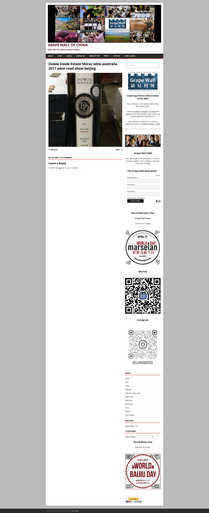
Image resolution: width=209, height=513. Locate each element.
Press (106, 56)
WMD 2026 (129, 397)
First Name (131, 184)
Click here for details (143, 224)
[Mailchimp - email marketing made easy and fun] (160, 203)
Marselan (80, 56)
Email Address (132, 178)
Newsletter (94, 56)
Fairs (60, 56)
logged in (61, 168)
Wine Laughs (130, 56)
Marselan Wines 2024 (132, 393)
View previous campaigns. (136, 198)
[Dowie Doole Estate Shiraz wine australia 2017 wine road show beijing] (85, 145)
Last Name (131, 191)
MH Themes (75, 511)
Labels (69, 56)
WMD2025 (129, 400)
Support (116, 56)
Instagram (144, 111)
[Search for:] (143, 65)
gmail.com (151, 116)
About (50, 56)
